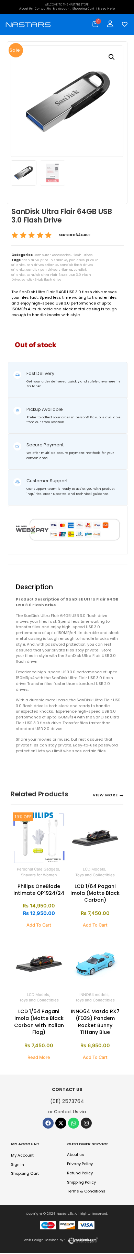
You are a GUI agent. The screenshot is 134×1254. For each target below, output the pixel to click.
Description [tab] (19, 570)
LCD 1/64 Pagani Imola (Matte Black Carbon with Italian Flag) (39, 1021)
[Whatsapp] (73, 1123)
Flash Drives (82, 255)
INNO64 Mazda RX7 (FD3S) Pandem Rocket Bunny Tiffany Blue (95, 1021)
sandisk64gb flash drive (42, 279)
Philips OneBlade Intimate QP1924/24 (38, 889)
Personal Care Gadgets (38, 869)
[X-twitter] (60, 1123)
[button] (111, 57)
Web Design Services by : (44, 1240)
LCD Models (94, 869)
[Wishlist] (123, 24)
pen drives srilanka (42, 264)
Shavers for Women (39, 875)
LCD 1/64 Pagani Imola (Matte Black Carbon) (95, 893)
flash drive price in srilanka (44, 260)
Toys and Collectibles (95, 875)
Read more (38, 1057)
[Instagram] (86, 1123)
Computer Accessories (52, 255)
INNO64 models (94, 994)
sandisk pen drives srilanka (49, 269)
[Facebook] (48, 1123)
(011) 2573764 (67, 1101)
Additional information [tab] (35, 570)
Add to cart (38, 925)
